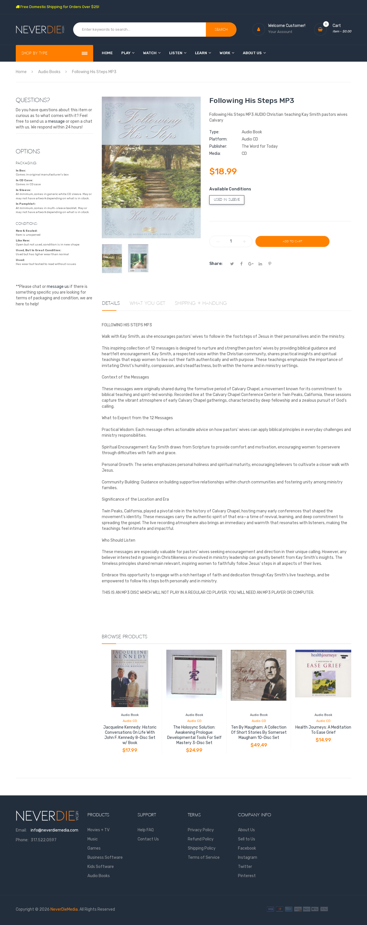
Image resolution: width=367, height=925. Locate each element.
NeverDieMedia (64, 909)
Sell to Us (246, 839)
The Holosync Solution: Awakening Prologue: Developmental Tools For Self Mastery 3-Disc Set (194, 735)
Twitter (245, 866)
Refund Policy (201, 839)
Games (94, 848)
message (56, 121)
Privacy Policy (201, 830)
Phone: (22, 840)
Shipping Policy (202, 848)
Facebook (247, 848)
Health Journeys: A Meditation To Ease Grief (323, 730)
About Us (246, 830)
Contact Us (148, 839)
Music (92, 839)
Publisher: (218, 146)
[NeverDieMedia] (40, 29)
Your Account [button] (280, 32)
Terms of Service (204, 857)
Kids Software (100, 866)
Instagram (247, 857)
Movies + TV (98, 830)
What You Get (147, 303)
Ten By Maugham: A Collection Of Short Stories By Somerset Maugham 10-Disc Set (259, 732)
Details (111, 303)
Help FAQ (146, 830)
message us (58, 286)
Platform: (218, 139)
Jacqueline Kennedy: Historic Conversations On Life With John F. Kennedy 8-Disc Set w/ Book (130, 735)
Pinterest (247, 875)
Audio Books (98, 875)
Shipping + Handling (201, 303)
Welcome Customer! (286, 25)
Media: (215, 153)
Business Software (105, 857)
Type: (214, 132)
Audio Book (130, 715)
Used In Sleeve (227, 200)
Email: (21, 830)
